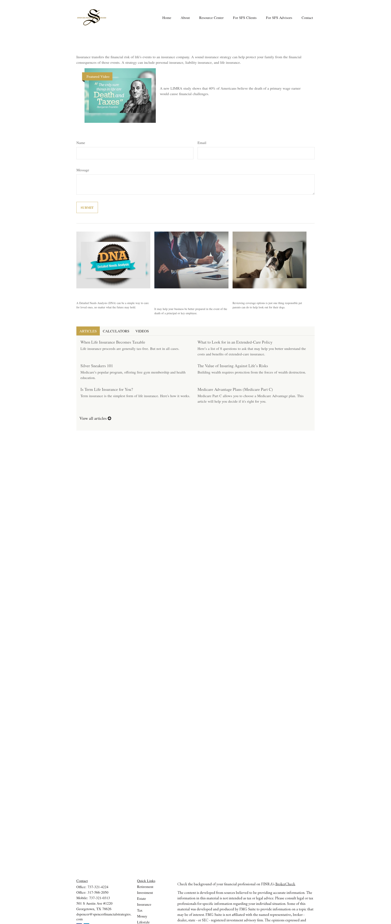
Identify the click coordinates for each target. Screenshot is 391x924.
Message (82, 169)
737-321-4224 (98, 886)
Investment (145, 892)
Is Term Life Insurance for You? (106, 389)
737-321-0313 (99, 897)
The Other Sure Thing (187, 78)
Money (142, 916)
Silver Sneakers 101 (96, 365)
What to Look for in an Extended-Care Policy (235, 342)
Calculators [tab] (116, 331)
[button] (167, 17)
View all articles (93, 418)
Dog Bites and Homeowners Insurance (267, 293)
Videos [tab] (142, 331)
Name (80, 142)
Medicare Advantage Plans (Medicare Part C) (235, 389)
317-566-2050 (98, 892)
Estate (141, 898)
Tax (140, 910)
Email (202, 142)
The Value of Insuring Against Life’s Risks (233, 365)
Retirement (145, 886)
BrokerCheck (285, 884)
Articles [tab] (88, 331)
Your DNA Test (90, 293)
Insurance (144, 904)
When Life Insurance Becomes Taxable (112, 342)
